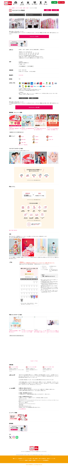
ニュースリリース (39, 460)
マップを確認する (22, 66)
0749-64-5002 (21, 75)
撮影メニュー (15, 458)
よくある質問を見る (22, 408)
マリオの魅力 (29, 458)
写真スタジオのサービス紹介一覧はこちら (16, 335)
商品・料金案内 (35, 458)
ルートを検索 (30, 66)
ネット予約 (62, 2)
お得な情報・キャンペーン (22, 458)
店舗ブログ (48, 458)
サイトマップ (22, 460)
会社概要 (34, 460)
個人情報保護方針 (45, 460)
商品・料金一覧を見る (13, 230)
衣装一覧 (40, 458)
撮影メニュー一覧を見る (23, 144)
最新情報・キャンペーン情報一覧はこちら (16, 132)
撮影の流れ (44, 458)
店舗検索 (55, 2)
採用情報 (30, 460)
